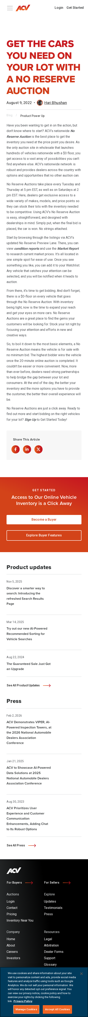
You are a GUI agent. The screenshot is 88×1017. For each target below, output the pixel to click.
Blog (9, 115)
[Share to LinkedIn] (27, 449)
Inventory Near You (20, 920)
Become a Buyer (44, 519)
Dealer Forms (53, 952)
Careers (12, 952)
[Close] (81, 973)
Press (48, 914)
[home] (25, 8)
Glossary (50, 965)
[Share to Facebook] (15, 449)
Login (59, 8)
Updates (50, 901)
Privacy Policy (23, 1001)
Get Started (75, 8)
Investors (13, 958)
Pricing (12, 914)
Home (11, 939)
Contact (12, 908)
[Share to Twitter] (38, 449)
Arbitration (51, 945)
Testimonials (53, 908)
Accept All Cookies (57, 1009)
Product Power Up (32, 115)
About (11, 945)
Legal (48, 939)
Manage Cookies (26, 1009)
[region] (44, 992)
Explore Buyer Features (44, 535)
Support (49, 958)
